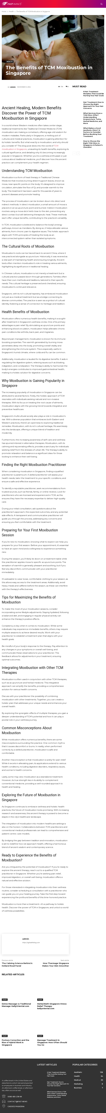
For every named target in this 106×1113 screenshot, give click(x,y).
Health (11, 11)
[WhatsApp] (43, 95)
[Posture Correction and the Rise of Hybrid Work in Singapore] (17, 1026)
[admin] (5, 87)
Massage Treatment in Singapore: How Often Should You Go (52, 1042)
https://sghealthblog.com (31, 942)
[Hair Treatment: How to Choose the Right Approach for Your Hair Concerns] (77, 105)
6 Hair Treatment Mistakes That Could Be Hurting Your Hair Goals (93, 94)
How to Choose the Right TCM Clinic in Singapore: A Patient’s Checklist (93, 144)
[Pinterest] (35, 95)
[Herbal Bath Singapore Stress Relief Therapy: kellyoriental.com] (53, 990)
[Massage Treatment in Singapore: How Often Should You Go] (53, 1026)
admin (13, 87)
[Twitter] (27, 95)
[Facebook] (20, 95)
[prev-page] (74, 153)
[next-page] (78, 153)
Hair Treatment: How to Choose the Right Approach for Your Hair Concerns (93, 105)
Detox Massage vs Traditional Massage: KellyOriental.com (16, 1005)
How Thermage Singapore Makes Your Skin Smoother (55, 964)
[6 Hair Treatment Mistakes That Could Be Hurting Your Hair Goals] (77, 95)
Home (4, 11)
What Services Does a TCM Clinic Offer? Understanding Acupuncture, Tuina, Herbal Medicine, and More (92, 118)
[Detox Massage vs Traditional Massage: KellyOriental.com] (17, 990)
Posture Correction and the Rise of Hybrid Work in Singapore (15, 1042)
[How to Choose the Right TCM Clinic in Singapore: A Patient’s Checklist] (77, 144)
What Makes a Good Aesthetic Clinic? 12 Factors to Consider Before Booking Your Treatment (92, 132)
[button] (101, 4)
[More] (51, 95)
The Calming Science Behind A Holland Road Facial (17, 964)
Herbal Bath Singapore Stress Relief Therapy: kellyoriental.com (52, 1006)
